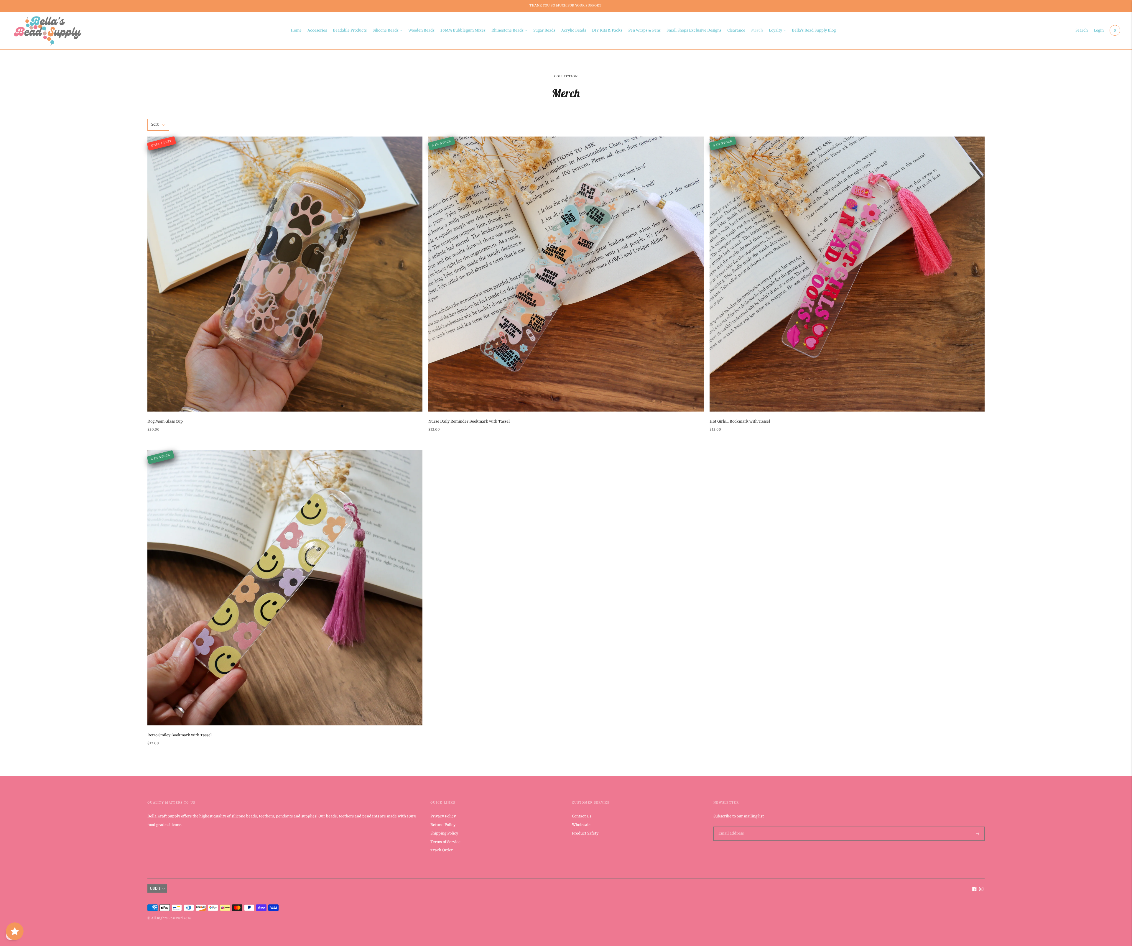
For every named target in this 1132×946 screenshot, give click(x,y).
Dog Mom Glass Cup (165, 421)
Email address (730, 827)
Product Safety (585, 833)
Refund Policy (442, 824)
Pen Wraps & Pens (644, 30)
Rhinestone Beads (507, 30)
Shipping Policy (444, 833)
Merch (757, 30)
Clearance (736, 30)
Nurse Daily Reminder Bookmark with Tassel (469, 421)
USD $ (155, 888)
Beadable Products (350, 30)
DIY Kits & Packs (607, 30)
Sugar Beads (544, 30)
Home (296, 30)
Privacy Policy (443, 816)
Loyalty (775, 30)
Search (1081, 30)
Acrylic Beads (573, 30)
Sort (155, 124)
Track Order (441, 850)
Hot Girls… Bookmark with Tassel (740, 421)
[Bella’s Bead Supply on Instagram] (981, 890)
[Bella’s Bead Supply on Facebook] (974, 890)
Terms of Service (445, 842)
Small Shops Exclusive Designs (694, 30)
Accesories (317, 30)
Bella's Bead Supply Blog (814, 30)
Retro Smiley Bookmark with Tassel (179, 735)
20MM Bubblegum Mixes (463, 30)
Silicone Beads (386, 30)
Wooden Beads (421, 30)
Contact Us (581, 816)
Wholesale (581, 824)
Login (1099, 30)
